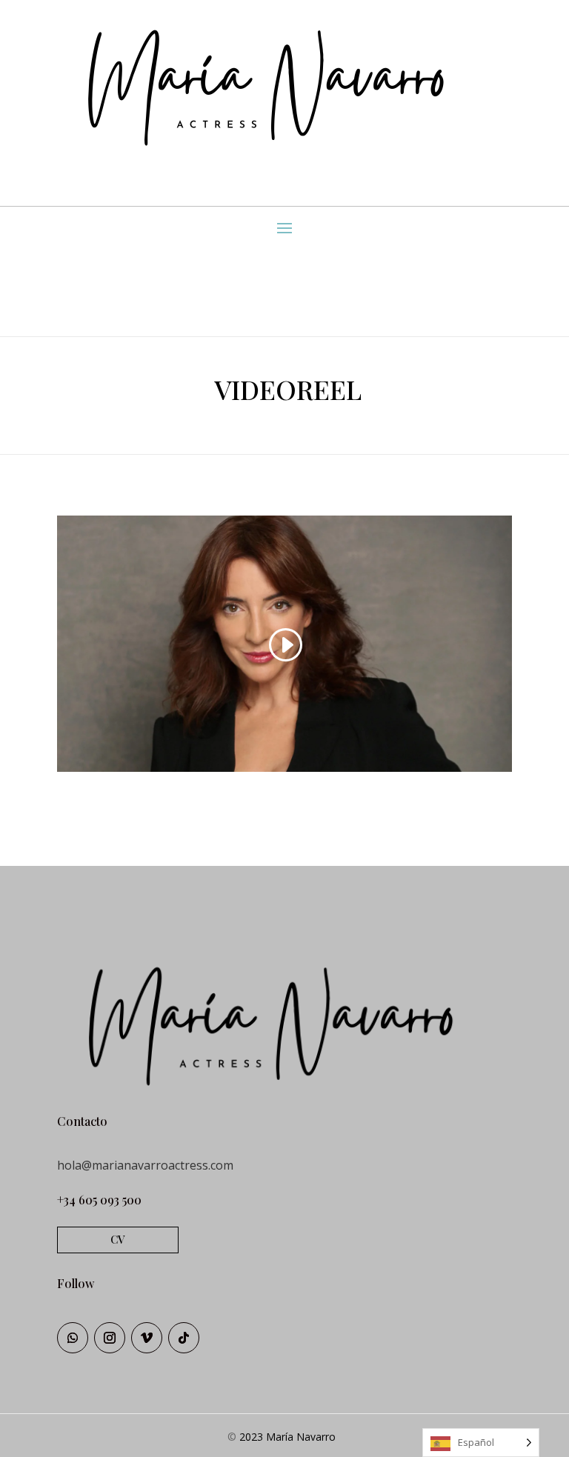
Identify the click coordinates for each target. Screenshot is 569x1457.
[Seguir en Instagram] (109, 1337)
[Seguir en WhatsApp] (72, 1337)
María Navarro (301, 1437)
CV (117, 1239)
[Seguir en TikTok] (183, 1337)
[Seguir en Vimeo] (146, 1337)
